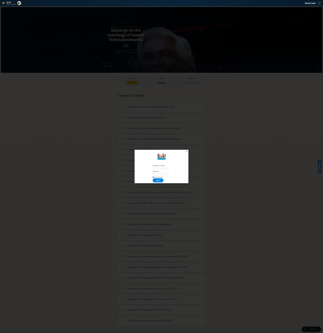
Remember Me (158, 177)
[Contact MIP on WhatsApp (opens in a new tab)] (320, 162)
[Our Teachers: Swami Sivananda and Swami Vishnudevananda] (19, 3)
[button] (187, 151)
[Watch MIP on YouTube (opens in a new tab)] (320, 166)
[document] (161, 166)
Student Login (310, 3)
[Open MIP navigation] (319, 3)
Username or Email (158, 165)
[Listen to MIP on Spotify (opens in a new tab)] (320, 171)
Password (155, 171)
